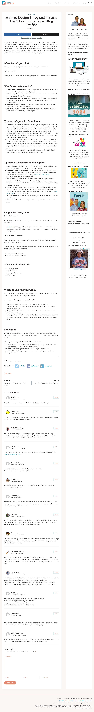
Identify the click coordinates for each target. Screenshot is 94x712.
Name (7, 677)
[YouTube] (91, 3)
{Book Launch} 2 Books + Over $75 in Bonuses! (15, 383)
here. (84, 187)
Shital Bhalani (16, 428)
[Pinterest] (88, 3)
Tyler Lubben (15, 633)
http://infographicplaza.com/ (13, 454)
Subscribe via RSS (79, 237)
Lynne (13, 411)
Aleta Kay (14, 572)
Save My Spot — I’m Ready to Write (79, 89)
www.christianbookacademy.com (79, 277)
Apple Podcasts (77, 216)
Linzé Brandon (16, 551)
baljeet (13, 613)
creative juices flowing (42, 174)
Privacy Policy (75, 700)
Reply (56, 397)
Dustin (13, 479)
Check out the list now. (79, 131)
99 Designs (10, 227)
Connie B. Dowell (17, 463)
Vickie (13, 397)
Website (45, 677)
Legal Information (68, 700)
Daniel (13, 446)
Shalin (13, 533)
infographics (8, 373)
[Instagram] (86, 3)
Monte (13, 593)
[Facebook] (83, 3)
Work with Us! (76, 2)
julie (12, 514)
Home (49, 2)
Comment (8, 656)
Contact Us (61, 700)
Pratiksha (14, 496)
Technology (31, 14)
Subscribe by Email (79, 242)
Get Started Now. (79, 163)
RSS (85, 216)
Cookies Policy (82, 700)
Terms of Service (88, 700)
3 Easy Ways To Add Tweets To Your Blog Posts (46, 383)
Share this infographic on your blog (31, 38)
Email (26, 677)
